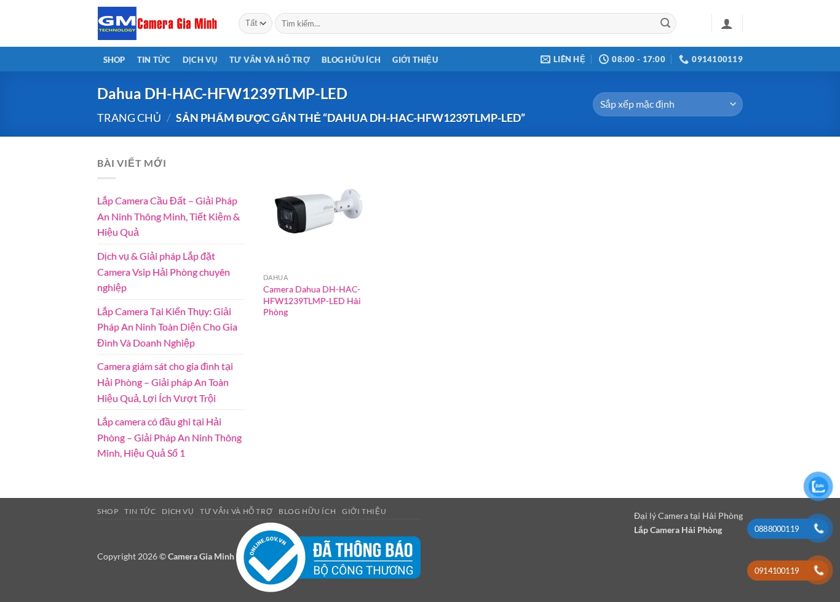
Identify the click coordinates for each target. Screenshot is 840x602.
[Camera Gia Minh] (158, 23)
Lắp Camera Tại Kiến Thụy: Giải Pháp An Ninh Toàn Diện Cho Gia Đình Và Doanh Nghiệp (167, 326)
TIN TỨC (154, 60)
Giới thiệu (415, 60)
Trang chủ (129, 117)
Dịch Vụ (200, 60)
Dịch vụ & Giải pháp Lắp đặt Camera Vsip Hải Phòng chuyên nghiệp (163, 271)
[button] (727, 23)
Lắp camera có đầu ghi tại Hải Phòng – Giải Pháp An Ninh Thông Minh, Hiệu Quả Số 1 (169, 437)
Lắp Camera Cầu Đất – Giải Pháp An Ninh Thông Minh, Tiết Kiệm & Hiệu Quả (168, 216)
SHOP (114, 60)
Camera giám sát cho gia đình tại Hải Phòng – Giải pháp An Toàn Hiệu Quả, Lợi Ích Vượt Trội (165, 381)
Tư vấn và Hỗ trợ (269, 60)
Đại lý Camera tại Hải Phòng (688, 515)
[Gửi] (665, 23)
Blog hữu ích (351, 60)
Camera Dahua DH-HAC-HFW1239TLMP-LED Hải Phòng (312, 300)
